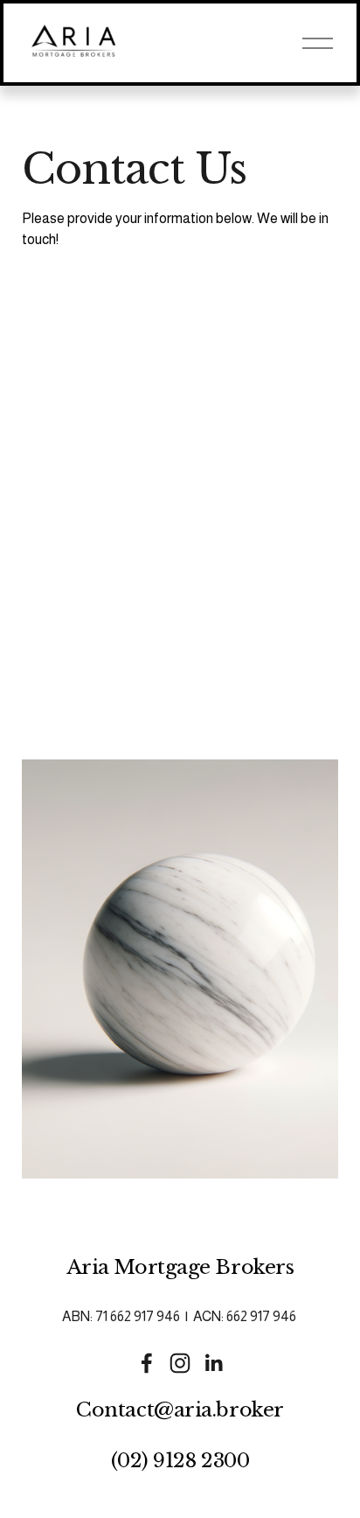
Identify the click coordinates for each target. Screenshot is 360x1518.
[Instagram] (180, 1363)
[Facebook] (146, 1363)
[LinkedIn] (213, 1363)
